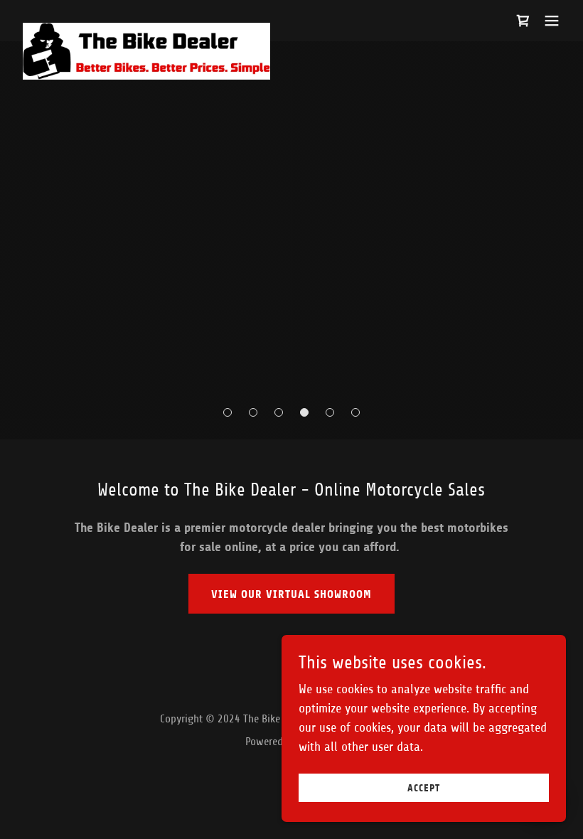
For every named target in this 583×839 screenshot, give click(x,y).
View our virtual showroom (291, 594)
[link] (146, 29)
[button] (551, 20)
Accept (423, 788)
